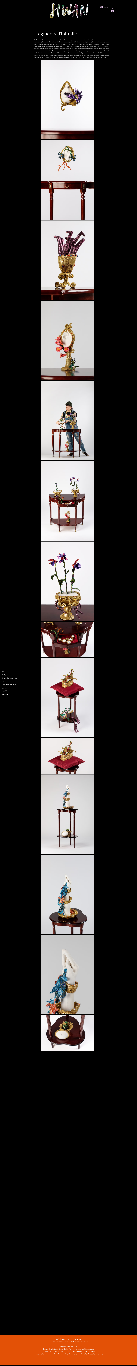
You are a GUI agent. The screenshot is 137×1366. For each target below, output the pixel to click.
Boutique (5, 694)
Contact (4, 688)
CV (3, 681)
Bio (3, 672)
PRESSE (4, 691)
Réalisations (6, 675)
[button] (112, 10)
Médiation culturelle (9, 685)
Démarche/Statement (9, 678)
